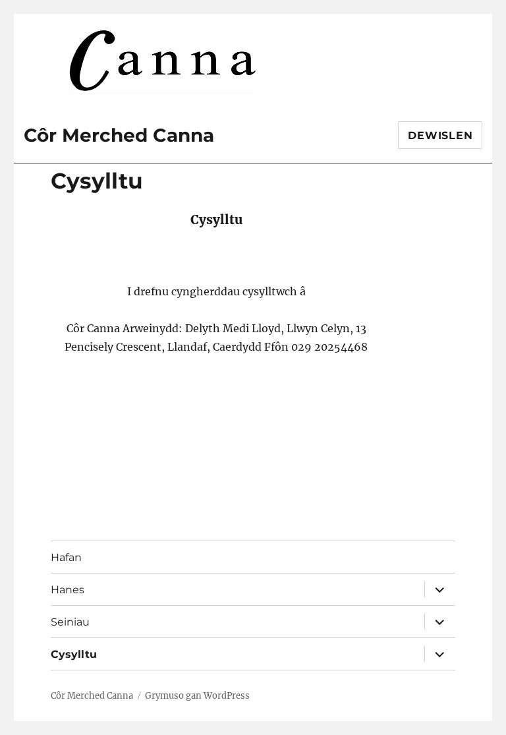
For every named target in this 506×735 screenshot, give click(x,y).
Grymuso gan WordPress (197, 695)
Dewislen (440, 135)
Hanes (67, 589)
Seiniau (70, 622)
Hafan (66, 557)
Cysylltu (74, 654)
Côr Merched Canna (119, 135)
